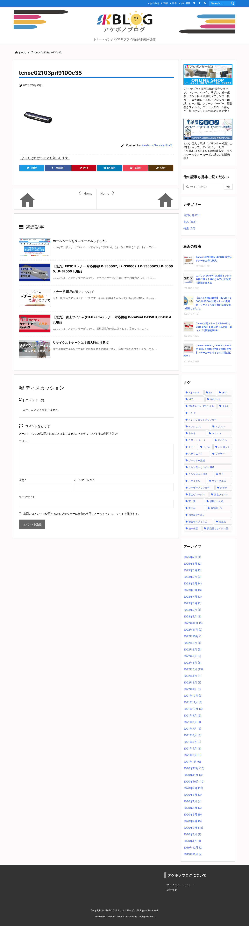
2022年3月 (192, 682)
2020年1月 (192, 841)
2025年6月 (192, 563)
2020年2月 (192, 834)
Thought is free (145, 916)
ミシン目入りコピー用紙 (201, 467)
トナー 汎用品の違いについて (73, 292)
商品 (165, 3)
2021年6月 (192, 735)
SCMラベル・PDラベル (201, 406)
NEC (191, 399)
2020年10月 (193, 781)
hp (210, 392)
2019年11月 (192, 854)
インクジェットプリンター (203, 419)
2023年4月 (192, 596)
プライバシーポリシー (180, 885)
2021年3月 (192, 755)
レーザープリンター (199, 487)
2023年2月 (192, 609)
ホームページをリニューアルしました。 (81, 241)
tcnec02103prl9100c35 (47, 52)
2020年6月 (192, 807)
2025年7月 (192, 557)
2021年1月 (192, 761)
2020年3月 (193, 827)
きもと (225, 406)
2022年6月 (192, 662)
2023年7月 (192, 576)
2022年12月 (193, 623)
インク (192, 412)
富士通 (192, 501)
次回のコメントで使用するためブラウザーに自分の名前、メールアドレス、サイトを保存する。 (81, 513)
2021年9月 (192, 715)
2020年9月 (193, 788)
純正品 (222, 521)
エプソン (220, 426)
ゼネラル (222, 440)
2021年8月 (192, 722)
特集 (174, 3)
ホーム (22, 52)
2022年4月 (192, 675)
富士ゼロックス (197, 494)
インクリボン (196, 426)
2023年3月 (192, 603)
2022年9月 (192, 642)
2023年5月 (192, 590)
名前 (22, 480)
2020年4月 (192, 821)
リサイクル (194, 480)
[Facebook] (199, 3)
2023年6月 (192, 583)
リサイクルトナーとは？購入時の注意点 (81, 342)
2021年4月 (192, 748)
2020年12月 (193, 768)
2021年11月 (192, 702)
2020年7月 (192, 801)
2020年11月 (193, 774)
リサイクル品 (219, 480)
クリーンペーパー (198, 440)
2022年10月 (193, 636)
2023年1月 (192, 616)
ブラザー (220, 453)
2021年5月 (192, 741)
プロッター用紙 (197, 460)
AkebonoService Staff (157, 145)
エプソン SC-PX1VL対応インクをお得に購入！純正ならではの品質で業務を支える (214, 279)
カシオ (192, 433)
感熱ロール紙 (217, 501)
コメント (24, 441)
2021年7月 (192, 728)
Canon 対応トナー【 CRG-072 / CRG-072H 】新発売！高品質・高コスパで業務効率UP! (214, 327)
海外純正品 (216, 508)
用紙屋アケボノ (197, 514)
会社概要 (185, 3)
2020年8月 (192, 794)
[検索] (232, 3)
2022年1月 (192, 689)
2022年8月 (192, 649)
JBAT (225, 392)
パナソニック (196, 453)
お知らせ (154, 3)
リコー (222, 474)
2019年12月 (193, 847)
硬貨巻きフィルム (198, 521)
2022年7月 (192, 656)
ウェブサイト (27, 496)
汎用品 (192, 508)
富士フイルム (221, 494)
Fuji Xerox (194, 392)
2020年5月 (192, 814)
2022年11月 (192, 629)
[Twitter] (194, 3)
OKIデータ (215, 399)
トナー (192, 446)
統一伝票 (193, 528)
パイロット (224, 446)
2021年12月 (193, 695)
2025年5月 (192, 570)
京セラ (223, 487)
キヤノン (216, 433)
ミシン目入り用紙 (198, 474)
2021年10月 (193, 708)
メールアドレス (83, 480)
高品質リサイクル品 (217, 528)
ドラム (206, 446)
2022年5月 (193, 669)
